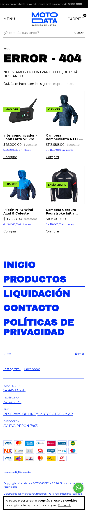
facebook (32, 369)
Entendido (64, 505)
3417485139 (12, 402)
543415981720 (14, 390)
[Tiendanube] (17, 473)
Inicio (6, 48)
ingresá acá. (75, 493)
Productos (34, 279)
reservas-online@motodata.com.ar (38, 414)
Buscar (78, 33)
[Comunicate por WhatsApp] (78, 488)
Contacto (31, 308)
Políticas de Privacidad (38, 327)
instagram (12, 369)
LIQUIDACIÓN (36, 294)
